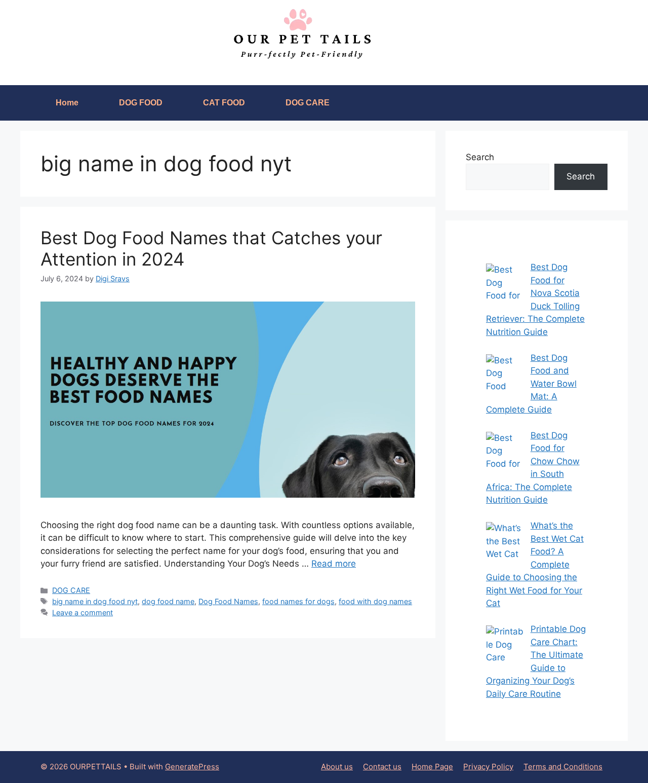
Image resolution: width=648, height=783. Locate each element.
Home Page (432, 766)
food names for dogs (298, 601)
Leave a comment (82, 612)
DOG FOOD (141, 102)
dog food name (168, 601)
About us (337, 766)
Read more (333, 563)
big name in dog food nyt (95, 601)
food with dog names (375, 601)
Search (480, 157)
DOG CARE (308, 102)
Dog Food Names (228, 601)
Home (67, 102)
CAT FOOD (224, 102)
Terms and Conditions (562, 766)
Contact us (382, 766)
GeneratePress (192, 766)
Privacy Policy (488, 766)
